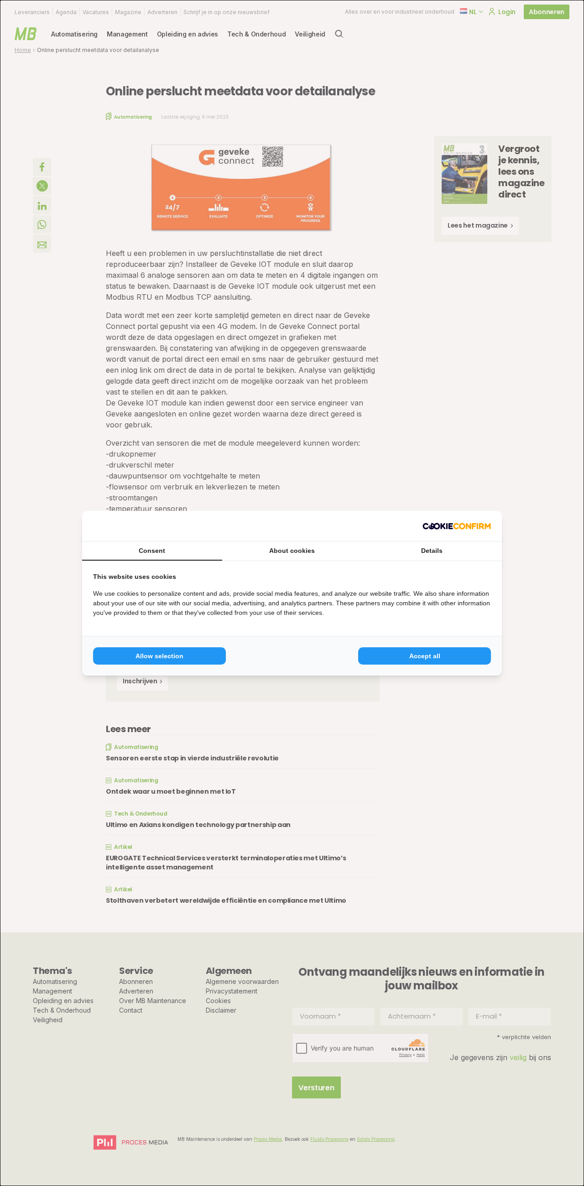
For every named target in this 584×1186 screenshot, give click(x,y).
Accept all (424, 656)
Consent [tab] (152, 550)
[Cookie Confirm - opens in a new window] (456, 526)
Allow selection (159, 656)
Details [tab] (432, 550)
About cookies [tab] (292, 550)
